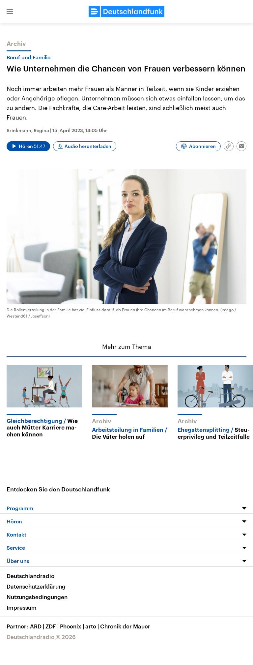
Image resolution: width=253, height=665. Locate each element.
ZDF (52, 626)
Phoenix (72, 626)
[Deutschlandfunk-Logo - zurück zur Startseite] (126, 11)
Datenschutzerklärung (36, 586)
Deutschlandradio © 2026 (41, 636)
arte (92, 626)
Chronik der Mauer (125, 626)
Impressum (22, 607)
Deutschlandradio (30, 575)
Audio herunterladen (88, 146)
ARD (37, 626)
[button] (10, 11)
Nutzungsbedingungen (37, 597)
